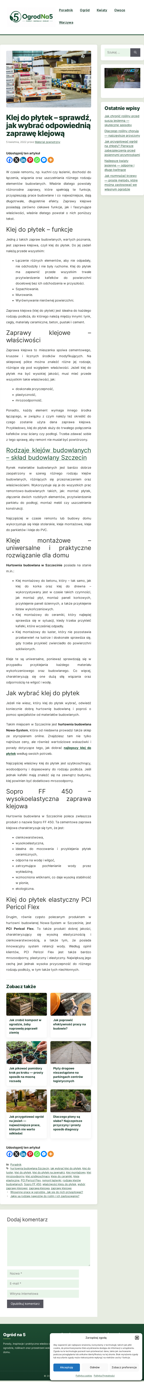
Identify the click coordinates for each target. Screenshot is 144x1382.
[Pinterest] (30, 160)
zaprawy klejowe (61, 1188)
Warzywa (66, 22)
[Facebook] (9, 160)
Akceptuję (66, 1367)
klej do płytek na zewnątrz (48, 1172)
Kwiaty (102, 10)
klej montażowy (75, 1172)
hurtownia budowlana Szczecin (29, 1168)
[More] (51, 160)
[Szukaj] (135, 52)
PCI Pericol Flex (31, 1180)
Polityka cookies (84, 1375)
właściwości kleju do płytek (59, 1184)
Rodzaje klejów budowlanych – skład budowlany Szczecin (48, 453)
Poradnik (66, 10)
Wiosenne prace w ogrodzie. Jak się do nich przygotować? (46, 1192)
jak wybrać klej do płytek (66, 1168)
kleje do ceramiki (61, 1176)
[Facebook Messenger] (44, 160)
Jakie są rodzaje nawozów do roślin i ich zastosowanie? (44, 1196)
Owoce (119, 10)
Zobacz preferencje (124, 1367)
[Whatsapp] (37, 160)
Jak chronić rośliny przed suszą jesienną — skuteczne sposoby (121, 120)
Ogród (85, 10)
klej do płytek (23, 1172)
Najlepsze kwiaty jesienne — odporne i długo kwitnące (119, 165)
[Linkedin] (23, 160)
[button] (137, 1338)
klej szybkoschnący (38, 1176)
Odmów (95, 1367)
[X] (16, 160)
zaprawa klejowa (39, 1188)
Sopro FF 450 (32, 1184)
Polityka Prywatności (104, 1375)
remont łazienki (51, 1180)
